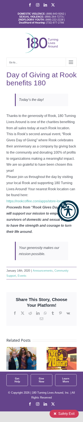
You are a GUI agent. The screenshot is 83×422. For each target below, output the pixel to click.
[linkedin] (45, 404)
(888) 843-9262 (55, 13)
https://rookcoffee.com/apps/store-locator (36, 201)
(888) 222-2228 (54, 19)
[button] (68, 211)
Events (22, 275)
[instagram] (37, 404)
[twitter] (53, 404)
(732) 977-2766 (55, 22)
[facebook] (30, 404)
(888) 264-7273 (54, 16)
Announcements (43, 270)
